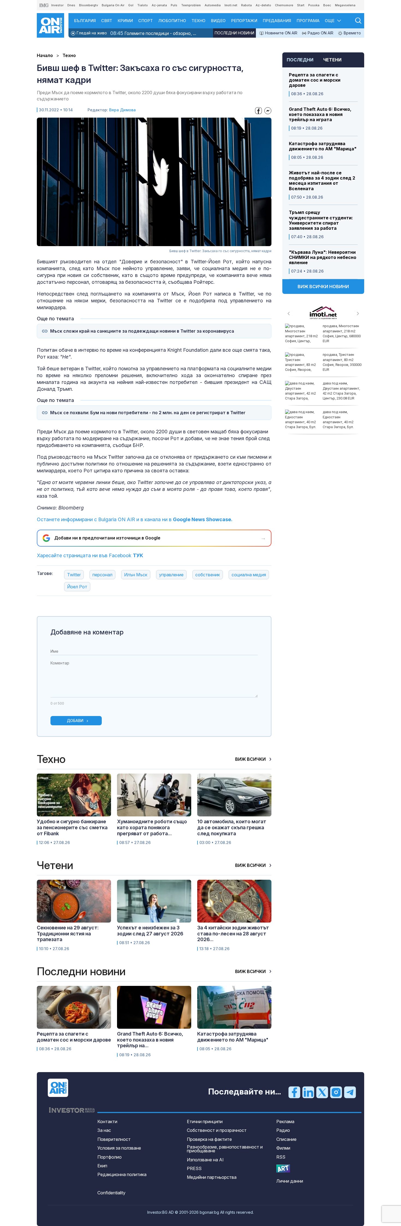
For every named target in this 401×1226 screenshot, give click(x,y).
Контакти (107, 1121)
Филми (283, 1148)
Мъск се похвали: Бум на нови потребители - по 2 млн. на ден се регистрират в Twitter (148, 412)
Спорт (145, 20)
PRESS (194, 1168)
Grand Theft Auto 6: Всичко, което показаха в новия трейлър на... (150, 1039)
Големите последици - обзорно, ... (153, 33)
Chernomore (284, 5)
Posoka (313, 5)
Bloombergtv (88, 5)
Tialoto (142, 5)
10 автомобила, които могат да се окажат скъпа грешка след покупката (231, 827)
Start (300, 5)
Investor (57, 5)
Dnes (71, 5)
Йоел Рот (77, 586)
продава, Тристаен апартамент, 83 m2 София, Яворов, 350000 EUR (342, 362)
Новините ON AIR (280, 33)
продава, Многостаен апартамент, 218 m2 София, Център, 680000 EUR (342, 333)
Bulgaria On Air (113, 5)
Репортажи (244, 20)
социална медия (249, 574)
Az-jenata (159, 5)
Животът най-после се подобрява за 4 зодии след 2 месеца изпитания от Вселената (322, 180)
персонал (102, 574)
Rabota (246, 5)
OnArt (283, 1169)
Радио (283, 1130)
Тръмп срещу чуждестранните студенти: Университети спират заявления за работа (321, 220)
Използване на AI (205, 1160)
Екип (102, 1166)
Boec (327, 5)
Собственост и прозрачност (217, 1130)
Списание (286, 1139)
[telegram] (350, 1092)
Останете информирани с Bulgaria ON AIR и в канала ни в (134, 519)
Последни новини (234, 33)
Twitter (74, 574)
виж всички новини (323, 286)
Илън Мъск (135, 574)
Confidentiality (111, 1193)
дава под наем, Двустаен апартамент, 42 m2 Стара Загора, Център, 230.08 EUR (341, 390)
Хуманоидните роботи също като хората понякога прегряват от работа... (152, 827)
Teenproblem (191, 5)
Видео (218, 20)
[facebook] (294, 1092)
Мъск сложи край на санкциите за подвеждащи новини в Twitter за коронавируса (142, 331)
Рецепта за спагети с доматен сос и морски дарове (314, 80)
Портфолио (109, 1157)
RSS (280, 1157)
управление (171, 574)
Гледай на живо (91, 33)
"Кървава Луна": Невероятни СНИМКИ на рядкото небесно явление (322, 257)
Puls (174, 5)
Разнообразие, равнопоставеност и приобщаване (225, 1149)
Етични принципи (205, 1121)
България (85, 20)
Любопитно (172, 20)
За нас (104, 1130)
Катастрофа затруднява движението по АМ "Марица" (323, 146)
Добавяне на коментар (87, 632)
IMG (44, 5)
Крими (125, 20)
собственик (207, 574)
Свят (106, 20)
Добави (75, 720)
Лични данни (289, 1181)
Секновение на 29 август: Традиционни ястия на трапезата (68, 933)
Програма (308, 20)
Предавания (277, 20)
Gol (130, 5)
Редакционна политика (121, 1174)
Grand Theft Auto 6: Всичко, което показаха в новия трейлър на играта (320, 114)
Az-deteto (263, 5)
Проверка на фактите (209, 1139)
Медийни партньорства (212, 1177)
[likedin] (308, 1092)
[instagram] (336, 1092)
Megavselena (345, 5)
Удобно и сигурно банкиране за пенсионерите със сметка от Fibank (72, 827)
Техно (198, 20)
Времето (352, 33)
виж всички (251, 759)
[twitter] (322, 1092)
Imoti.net (231, 5)
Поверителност (114, 1139)
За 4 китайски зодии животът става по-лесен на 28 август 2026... (233, 933)
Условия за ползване (119, 1148)
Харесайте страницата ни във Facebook (90, 555)
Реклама (285, 1121)
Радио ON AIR (320, 33)
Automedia (213, 5)
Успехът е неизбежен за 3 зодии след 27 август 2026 (150, 930)
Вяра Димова (122, 110)
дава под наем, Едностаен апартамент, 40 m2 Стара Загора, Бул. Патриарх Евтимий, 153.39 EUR (319, 422)
